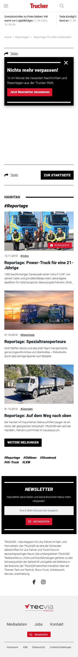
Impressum (12, 647)
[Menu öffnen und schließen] (7, 6)
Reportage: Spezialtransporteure (35, 341)
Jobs (38, 624)
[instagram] (43, 581)
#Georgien (26, 408)
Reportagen (22, 37)
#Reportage (16, 206)
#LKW (26, 462)
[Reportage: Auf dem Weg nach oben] (39, 384)
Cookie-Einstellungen (60, 647)
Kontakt (56, 624)
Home (7, 37)
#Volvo (24, 255)
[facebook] (34, 581)
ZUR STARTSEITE (57, 175)
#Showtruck (48, 458)
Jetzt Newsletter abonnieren (29, 92)
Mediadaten (17, 624)
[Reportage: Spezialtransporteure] (39, 310)
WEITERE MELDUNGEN (23, 442)
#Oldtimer (30, 458)
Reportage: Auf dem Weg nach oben (37, 415)
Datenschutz (38, 647)
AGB (25, 647)
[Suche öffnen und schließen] (61, 6)
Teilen (14, 53)
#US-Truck (11, 462)
